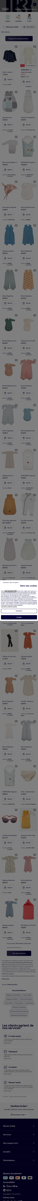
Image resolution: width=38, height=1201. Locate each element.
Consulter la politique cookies (9, 606)
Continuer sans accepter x (11, 582)
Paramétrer (19, 611)
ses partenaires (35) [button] (10, 591)
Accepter (19, 617)
